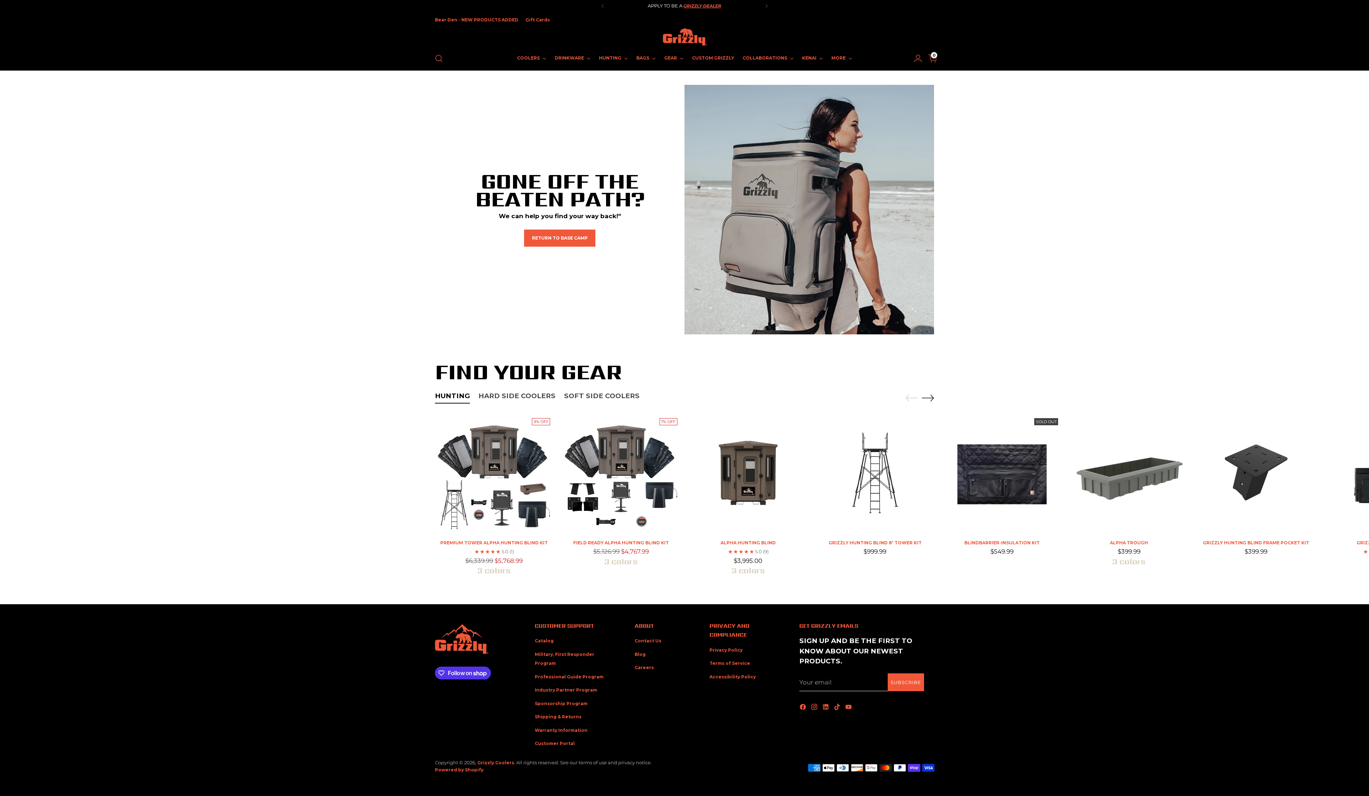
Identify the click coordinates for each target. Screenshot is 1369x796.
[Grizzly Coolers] (684, 37)
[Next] (766, 6)
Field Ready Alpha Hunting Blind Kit (621, 542)
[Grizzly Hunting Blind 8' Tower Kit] (875, 474)
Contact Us (648, 640)
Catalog (544, 640)
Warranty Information (561, 730)
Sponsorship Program (561, 703)
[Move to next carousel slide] (928, 398)
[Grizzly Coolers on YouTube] (849, 707)
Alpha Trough (1129, 542)
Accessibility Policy (732, 676)
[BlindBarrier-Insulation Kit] (1002, 474)
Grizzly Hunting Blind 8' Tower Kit (875, 542)
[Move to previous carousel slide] (912, 398)
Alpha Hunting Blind (748, 542)
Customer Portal (555, 743)
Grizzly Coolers (495, 762)
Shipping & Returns (558, 716)
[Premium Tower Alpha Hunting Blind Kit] (494, 474)
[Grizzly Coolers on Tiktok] (838, 707)
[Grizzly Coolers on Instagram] (815, 707)
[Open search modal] (439, 58)
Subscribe (906, 682)
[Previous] (603, 6)
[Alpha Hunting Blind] (748, 474)
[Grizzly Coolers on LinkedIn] (826, 707)
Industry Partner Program (566, 690)
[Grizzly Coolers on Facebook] (803, 707)
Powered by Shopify (459, 769)
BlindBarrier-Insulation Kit (1002, 542)
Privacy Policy (726, 650)
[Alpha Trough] (1129, 474)
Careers (644, 667)
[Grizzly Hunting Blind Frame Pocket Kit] (1256, 474)
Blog (640, 654)
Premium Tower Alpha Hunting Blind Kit (494, 542)
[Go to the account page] (915, 58)
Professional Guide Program (569, 676)
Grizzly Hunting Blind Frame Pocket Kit (1256, 542)
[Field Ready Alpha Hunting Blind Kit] (621, 474)
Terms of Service (729, 663)
